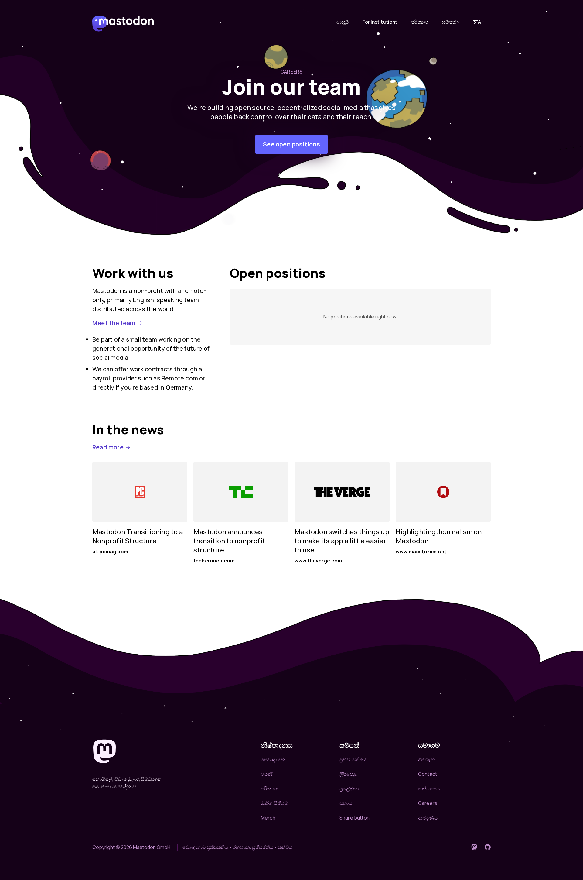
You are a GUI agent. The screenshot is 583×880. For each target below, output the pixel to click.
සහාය (345, 803)
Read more (108, 447)
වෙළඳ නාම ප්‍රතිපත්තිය (205, 847)
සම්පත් (449, 22)
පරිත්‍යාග (419, 22)
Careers (427, 803)
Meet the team (113, 323)
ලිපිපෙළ (348, 774)
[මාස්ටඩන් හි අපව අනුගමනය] (474, 847)
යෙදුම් (342, 22)
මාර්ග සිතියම (274, 803)
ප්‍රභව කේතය (353, 759)
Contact (427, 774)
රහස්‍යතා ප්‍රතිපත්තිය (253, 847)
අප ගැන (426, 759)
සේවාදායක (273, 759)
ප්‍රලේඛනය (350, 788)
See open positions (291, 144)
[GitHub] (488, 847)
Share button (354, 817)
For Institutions (380, 22)
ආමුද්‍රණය (428, 817)
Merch (268, 817)
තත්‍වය (285, 847)
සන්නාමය (429, 788)
